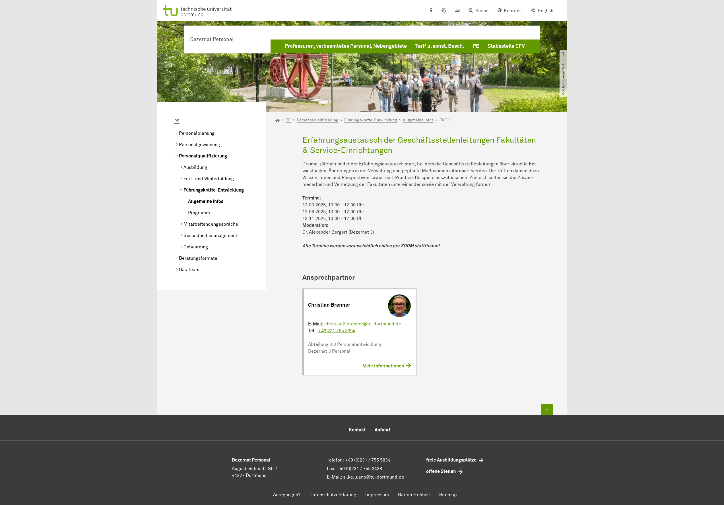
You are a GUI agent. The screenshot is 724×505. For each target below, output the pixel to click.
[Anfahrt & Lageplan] (431, 10)
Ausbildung (195, 167)
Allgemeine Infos (205, 201)
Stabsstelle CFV (506, 46)
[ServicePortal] (444, 10)
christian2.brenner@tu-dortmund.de (362, 324)
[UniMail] (457, 10)
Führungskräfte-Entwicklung (213, 190)
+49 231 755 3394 (336, 331)
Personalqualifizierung (203, 156)
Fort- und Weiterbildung (208, 178)
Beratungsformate (198, 258)
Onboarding (195, 247)
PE (476, 46)
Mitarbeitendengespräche (210, 224)
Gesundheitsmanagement (210, 235)
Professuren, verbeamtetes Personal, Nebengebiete (346, 46)
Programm (199, 213)
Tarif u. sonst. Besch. (439, 46)
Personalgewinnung (199, 144)
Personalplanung (196, 133)
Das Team (189, 269)
